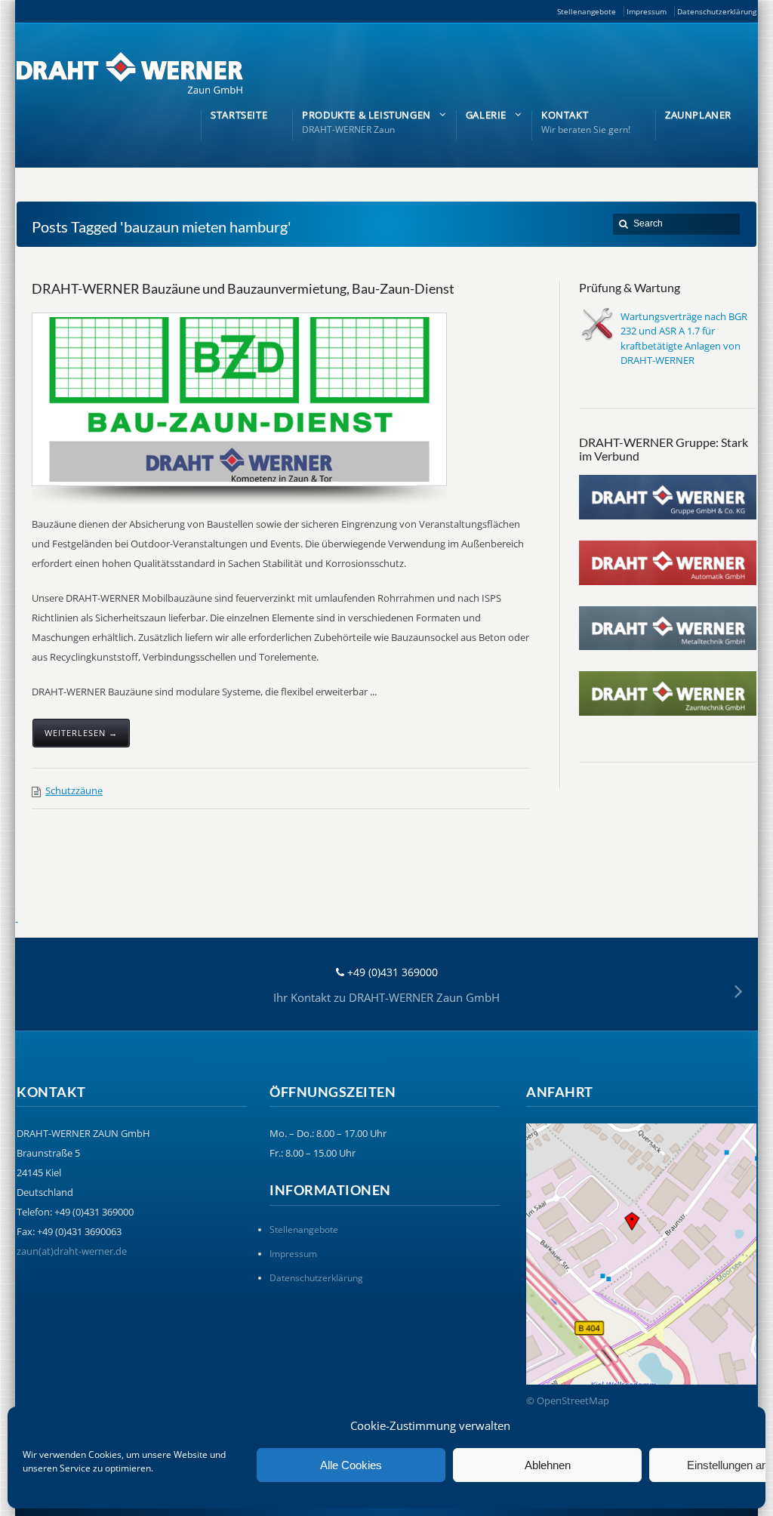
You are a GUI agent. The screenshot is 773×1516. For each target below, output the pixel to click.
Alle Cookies (351, 1465)
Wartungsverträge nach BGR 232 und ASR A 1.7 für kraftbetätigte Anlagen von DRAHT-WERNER (684, 339)
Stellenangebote (586, 11)
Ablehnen (548, 1465)
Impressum (647, 11)
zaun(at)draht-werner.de (72, 1251)
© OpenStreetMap (567, 1400)
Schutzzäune (74, 790)
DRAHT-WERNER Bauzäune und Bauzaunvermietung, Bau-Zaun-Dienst (243, 288)
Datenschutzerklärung (716, 11)
